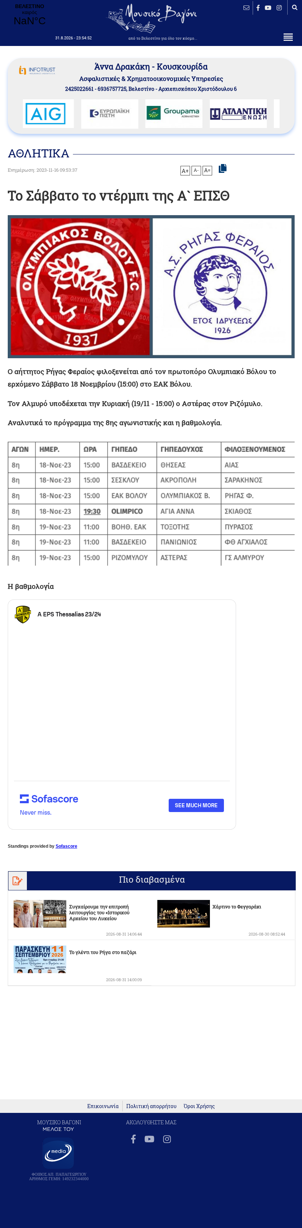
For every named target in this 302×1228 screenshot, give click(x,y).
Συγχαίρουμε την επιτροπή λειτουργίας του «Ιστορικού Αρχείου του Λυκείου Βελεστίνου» (99, 915)
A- (196, 170)
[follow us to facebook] (258, 7)
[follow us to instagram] (279, 7)
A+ (185, 170)
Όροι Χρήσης (199, 1106)
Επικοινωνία (103, 1106)
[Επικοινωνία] (246, 7)
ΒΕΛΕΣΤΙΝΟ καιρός (29, 15)
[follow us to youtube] (268, 7)
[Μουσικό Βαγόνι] (151, 502)
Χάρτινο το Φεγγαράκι (237, 907)
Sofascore (66, 846)
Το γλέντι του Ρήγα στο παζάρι (102, 952)
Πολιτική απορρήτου (151, 1106)
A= (207, 170)
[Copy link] (223, 168)
